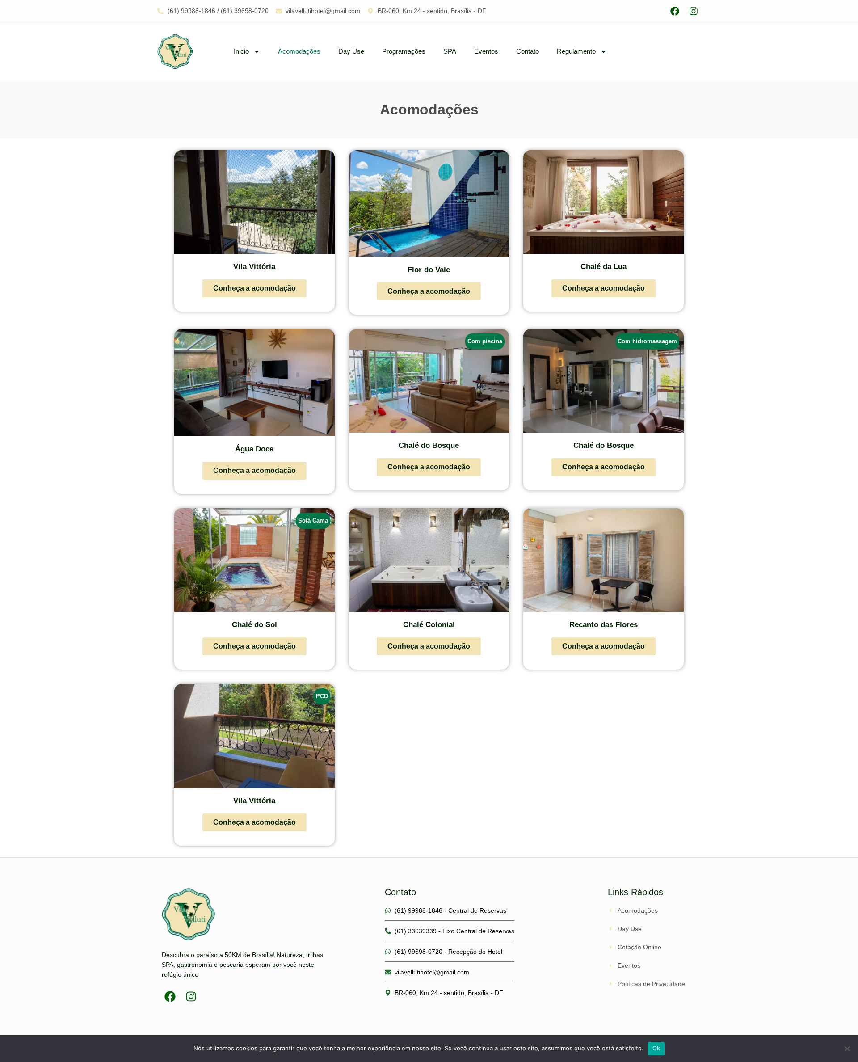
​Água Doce (254, 449)
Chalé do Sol (254, 624)
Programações (403, 51)
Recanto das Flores (603, 624)
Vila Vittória (254, 266)
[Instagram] (693, 11)
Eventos (486, 51)
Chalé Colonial (429, 624)
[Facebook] (675, 11)
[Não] (846, 1048)
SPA (449, 51)
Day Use (351, 51)
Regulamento (576, 51)
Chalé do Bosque (429, 445)
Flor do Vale (429, 270)
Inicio (241, 51)
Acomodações (299, 51)
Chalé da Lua (603, 266)
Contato (527, 51)
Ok (656, 1048)
